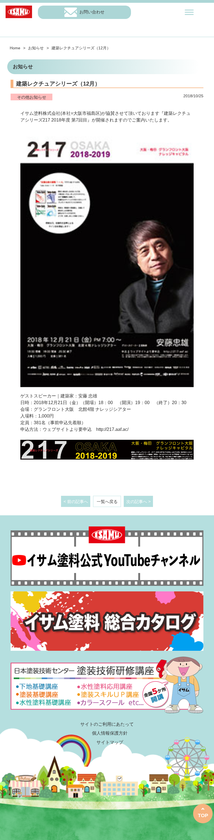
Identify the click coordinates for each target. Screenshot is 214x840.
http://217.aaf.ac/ (112, 429)
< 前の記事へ (76, 501)
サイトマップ (109, 742)
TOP (203, 815)
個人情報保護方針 (110, 733)
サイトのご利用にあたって (107, 724)
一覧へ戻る (107, 501)
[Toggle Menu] (189, 12)
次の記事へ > (138, 501)
